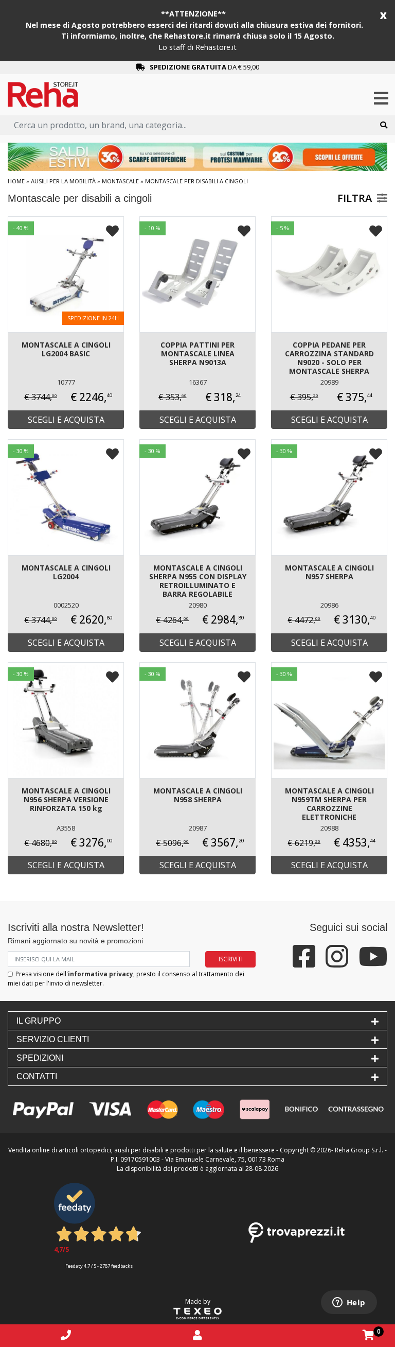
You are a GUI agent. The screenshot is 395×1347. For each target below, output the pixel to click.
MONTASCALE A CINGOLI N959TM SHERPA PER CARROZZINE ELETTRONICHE (329, 804)
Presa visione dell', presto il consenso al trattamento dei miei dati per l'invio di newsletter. (126, 979)
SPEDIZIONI (39, 1058)
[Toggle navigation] (381, 98)
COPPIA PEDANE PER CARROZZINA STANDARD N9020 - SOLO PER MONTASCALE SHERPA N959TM (329, 358)
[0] (368, 1335)
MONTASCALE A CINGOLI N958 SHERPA (197, 795)
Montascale (120, 181)
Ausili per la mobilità (63, 181)
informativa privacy (100, 974)
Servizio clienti (52, 1039)
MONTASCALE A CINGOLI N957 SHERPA (329, 572)
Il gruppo (38, 1020)
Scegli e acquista (66, 419)
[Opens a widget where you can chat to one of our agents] (348, 1303)
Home (16, 181)
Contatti (36, 1076)
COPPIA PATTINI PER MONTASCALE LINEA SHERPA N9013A (197, 353)
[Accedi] (197, 1335)
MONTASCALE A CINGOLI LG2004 (66, 572)
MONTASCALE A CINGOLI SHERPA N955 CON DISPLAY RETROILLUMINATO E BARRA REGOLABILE (197, 581)
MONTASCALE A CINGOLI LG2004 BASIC (66, 349)
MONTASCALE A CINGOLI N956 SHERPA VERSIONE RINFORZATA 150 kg (66, 799)
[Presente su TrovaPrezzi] (296, 1232)
